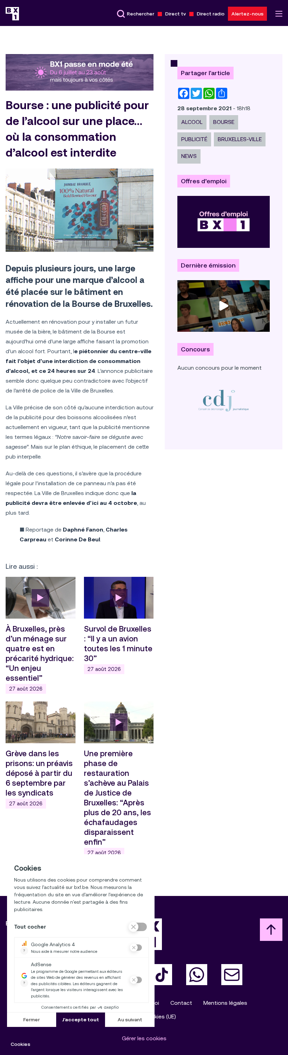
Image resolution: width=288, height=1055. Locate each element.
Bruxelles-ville (240, 139)
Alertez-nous (247, 13)
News (189, 156)
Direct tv (175, 13)
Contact (181, 1003)
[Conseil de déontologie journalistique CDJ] (223, 400)
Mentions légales (225, 1003)
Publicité (194, 139)
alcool (192, 122)
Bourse (223, 122)
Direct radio (210, 13)
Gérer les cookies (144, 1038)
